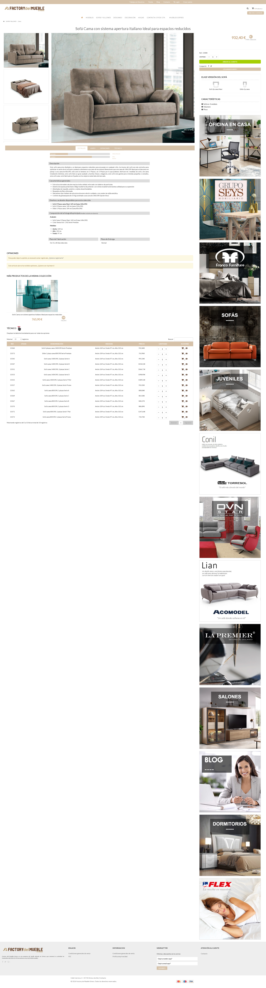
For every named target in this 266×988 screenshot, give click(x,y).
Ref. (12, 344)
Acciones (185, 344)
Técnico (118, 148)
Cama (19, 21)
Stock (23, 344)
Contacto (204, 954)
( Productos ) (258, 8)
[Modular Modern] (37, 296)
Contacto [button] (166, 2)
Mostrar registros (18, 339)
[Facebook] (2, 962)
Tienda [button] (150, 2)
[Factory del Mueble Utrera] (24, 9)
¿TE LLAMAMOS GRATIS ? (230, 69)
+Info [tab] (92, 148)
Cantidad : (202, 57)
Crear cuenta (187, 2)
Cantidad (163, 344)
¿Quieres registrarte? (56, 258)
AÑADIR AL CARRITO (230, 62)
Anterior (174, 423)
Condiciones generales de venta (79, 953)
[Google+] (9, 962)
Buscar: (170, 339)
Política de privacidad (120, 956)
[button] (183, 349)
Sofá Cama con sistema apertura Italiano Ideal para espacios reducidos (133, 28)
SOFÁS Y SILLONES (11, 21)
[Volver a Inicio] (4, 21)
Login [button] (178, 2)
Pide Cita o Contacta (255, 13)
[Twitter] (5, 962)
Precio (142, 344)
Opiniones (104, 148)
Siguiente (188, 423)
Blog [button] (158, 2)
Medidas (109, 344)
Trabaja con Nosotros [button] (136, 2)
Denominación (56, 344)
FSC (69, 956)
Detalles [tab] (81, 148)
